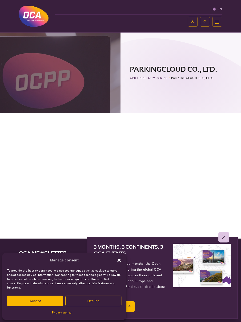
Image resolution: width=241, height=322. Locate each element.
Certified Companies (149, 78)
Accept (35, 301)
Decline (93, 301)
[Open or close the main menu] (217, 22)
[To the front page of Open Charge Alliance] (33, 16)
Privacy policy (62, 312)
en (220, 9)
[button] (119, 260)
